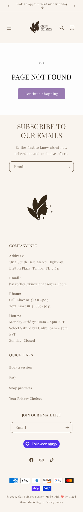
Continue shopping (41, 93)
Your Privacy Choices (25, 398)
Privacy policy (54, 502)
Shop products (20, 388)
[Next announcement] (74, 6)
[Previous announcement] (8, 6)
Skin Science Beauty (31, 496)
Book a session (20, 367)
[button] (9, 28)
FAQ (12, 377)
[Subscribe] (68, 166)
